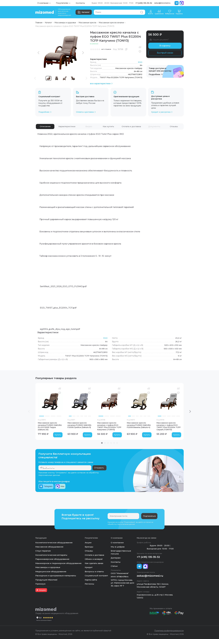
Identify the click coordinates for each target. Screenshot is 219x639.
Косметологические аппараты (51, 555)
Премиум (40, 584)
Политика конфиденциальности (169, 630)
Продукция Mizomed (46, 580)
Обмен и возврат (94, 559)
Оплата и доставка (94, 555)
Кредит (89, 567)
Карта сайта (91, 580)
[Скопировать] (126, 49)
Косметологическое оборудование (53, 542)
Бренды (89, 547)
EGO (140, 62)
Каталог (86, 12)
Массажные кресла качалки (111, 22)
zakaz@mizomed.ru (162, 3)
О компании (117, 542)
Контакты (80, 3)
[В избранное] (140, 51)
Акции (88, 542)
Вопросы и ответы (94, 571)
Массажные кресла (87, 22)
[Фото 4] (59, 416)
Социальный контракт (96, 575)
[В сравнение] (140, 47)
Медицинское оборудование (50, 571)
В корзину (164, 45)
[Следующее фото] (60, 401)
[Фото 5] (85, 416)
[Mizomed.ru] (44, 12)
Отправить (99, 468)
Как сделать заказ (94, 563)
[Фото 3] (53, 416)
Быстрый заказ (165, 53)
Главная (38, 22)
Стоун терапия (43, 551)
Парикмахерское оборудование (52, 559)
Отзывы (89, 551)
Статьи (114, 566)
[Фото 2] (47, 416)
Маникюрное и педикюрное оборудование (58, 563)
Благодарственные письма (121, 552)
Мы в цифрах (118, 547)
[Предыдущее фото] (40, 401)
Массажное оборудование (49, 547)
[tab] (45, 126)
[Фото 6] (89, 416)
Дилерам (116, 558)
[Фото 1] (41, 416)
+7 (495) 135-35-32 (143, 3)
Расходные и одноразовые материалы (55, 575)
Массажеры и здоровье (65, 22)
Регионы (89, 584)
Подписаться (149, 516)
